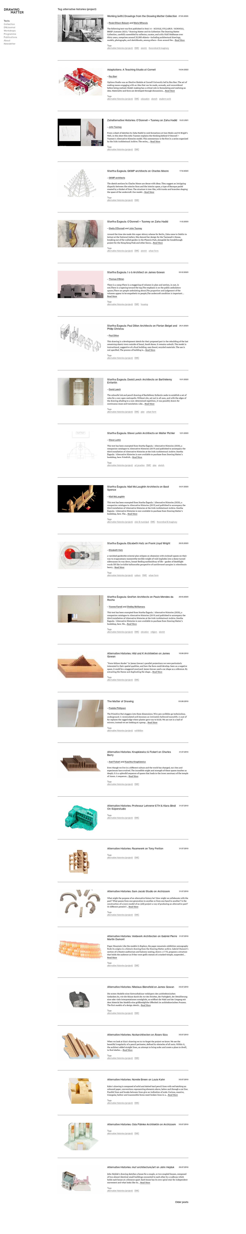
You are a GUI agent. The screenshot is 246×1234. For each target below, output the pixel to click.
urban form (153, 251)
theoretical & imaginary (159, 48)
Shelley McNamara (136, 606)
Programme (10, 34)
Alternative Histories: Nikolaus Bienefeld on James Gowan (140, 986)
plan (143, 412)
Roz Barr (113, 76)
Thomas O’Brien (116, 279)
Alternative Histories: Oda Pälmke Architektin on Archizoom (141, 1124)
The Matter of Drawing (120, 701)
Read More (180, 40)
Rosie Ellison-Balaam (119, 23)
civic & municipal (142, 522)
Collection (9, 24)
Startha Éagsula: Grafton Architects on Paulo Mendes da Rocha (140, 598)
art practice (140, 465)
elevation (145, 632)
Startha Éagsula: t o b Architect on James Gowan (136, 272)
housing (144, 304)
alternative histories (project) (120, 48)
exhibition (139, 730)
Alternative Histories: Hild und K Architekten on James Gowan (138, 655)
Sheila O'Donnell (117, 228)
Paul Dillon (114, 335)
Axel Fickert (114, 761)
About (7, 40)
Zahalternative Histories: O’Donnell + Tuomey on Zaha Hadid (142, 120)
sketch (144, 48)
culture (138, 575)
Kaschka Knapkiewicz (135, 761)
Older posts (181, 1202)
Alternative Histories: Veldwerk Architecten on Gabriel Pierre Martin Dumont (142, 938)
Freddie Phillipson (117, 708)
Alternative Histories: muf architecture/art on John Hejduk (140, 1167)
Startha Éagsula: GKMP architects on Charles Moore (138, 170)
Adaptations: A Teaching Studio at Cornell (131, 69)
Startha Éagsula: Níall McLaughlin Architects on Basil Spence (138, 488)
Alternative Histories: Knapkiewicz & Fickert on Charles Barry (139, 753)
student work (165, 99)
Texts (7, 21)
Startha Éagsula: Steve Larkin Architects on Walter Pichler (141, 433)
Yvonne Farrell (115, 606)
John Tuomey (115, 127)
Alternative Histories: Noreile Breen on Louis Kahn (136, 1079)
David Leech (115, 389)
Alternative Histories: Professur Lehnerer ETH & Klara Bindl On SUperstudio (141, 807)
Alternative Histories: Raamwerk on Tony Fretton (135, 848)
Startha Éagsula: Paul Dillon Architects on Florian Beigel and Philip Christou (142, 327)
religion (154, 632)
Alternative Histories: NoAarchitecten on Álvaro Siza (137, 1034)
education (145, 99)
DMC (137, 48)
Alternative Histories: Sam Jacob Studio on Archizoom (138, 891)
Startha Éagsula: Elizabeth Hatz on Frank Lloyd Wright (138, 543)
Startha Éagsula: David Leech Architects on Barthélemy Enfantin (139, 381)
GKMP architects (117, 177)
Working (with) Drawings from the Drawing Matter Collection (142, 16)
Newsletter (10, 43)
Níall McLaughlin (117, 496)
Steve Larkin (115, 440)
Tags (109, 45)
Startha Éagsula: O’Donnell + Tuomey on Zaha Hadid (137, 221)
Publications (10, 37)
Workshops (10, 30)
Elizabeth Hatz (116, 550)
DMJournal (9, 27)
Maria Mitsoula (141, 23)
